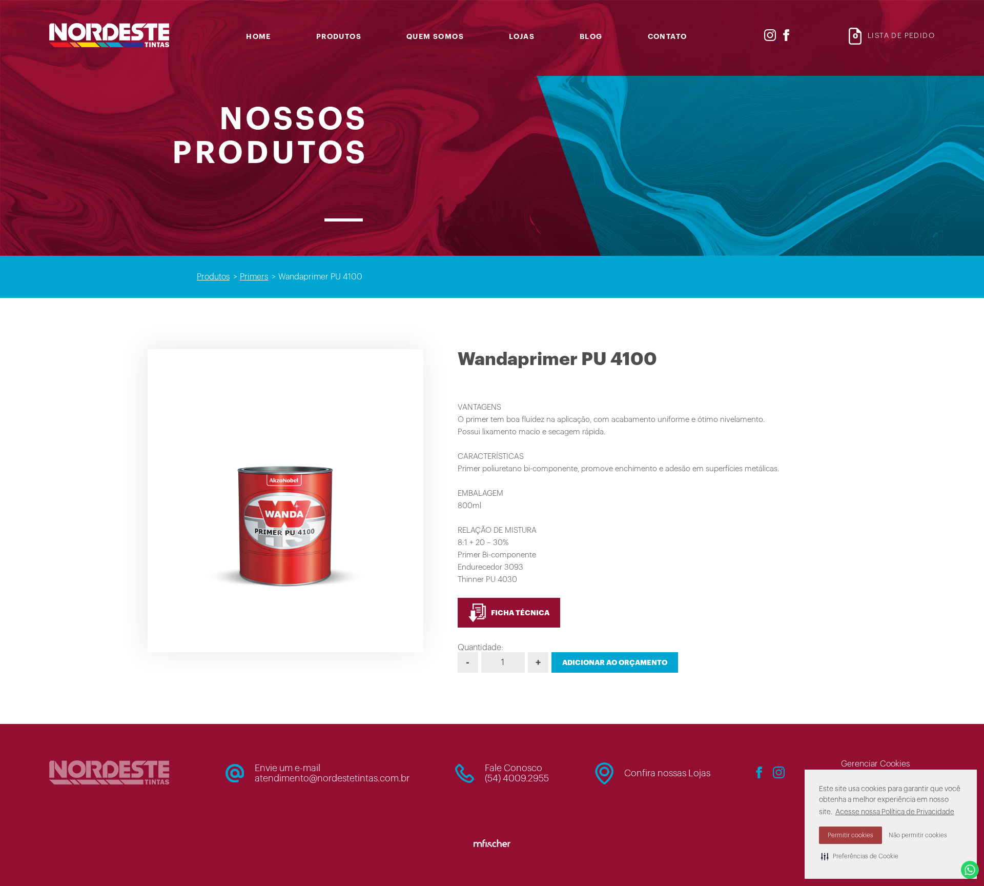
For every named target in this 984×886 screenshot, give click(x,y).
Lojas (522, 36)
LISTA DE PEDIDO (894, 35)
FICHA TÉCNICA (520, 612)
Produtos (338, 36)
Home (258, 36)
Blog (591, 36)
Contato (667, 36)
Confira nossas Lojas (667, 773)
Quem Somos (435, 36)
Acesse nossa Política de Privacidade (894, 812)
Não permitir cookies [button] (918, 835)
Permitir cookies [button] (850, 835)
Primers (254, 277)
